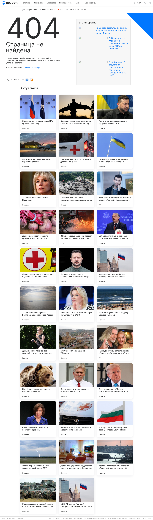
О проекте (56, 518)
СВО (62, 9)
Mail (3, 518)
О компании (11, 518)
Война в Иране (48, 9)
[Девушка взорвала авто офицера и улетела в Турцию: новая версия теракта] (38, 266)
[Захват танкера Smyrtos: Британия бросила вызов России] (38, 304)
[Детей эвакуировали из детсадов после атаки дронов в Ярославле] (76, 457)
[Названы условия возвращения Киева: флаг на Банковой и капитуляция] (115, 151)
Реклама (20, 518)
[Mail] (3, 3)
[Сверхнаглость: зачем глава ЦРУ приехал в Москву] (38, 113)
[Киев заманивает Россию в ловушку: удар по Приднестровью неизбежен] (38, 419)
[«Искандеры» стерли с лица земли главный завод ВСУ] (38, 457)
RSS (49, 518)
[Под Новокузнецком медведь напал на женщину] (38, 381)
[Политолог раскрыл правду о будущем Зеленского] (115, 113)
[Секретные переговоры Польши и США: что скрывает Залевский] (38, 496)
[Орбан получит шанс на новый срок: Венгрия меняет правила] (115, 228)
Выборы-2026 (30, 9)
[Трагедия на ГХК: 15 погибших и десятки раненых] (76, 151)
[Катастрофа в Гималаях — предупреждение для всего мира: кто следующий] (76, 189)
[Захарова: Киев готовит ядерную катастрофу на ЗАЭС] (76, 304)
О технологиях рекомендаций (72, 518)
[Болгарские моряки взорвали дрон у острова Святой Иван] (115, 419)
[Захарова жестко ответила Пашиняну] (38, 189)
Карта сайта (146, 518)
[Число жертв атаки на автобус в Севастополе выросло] (76, 419)
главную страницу (32, 67)
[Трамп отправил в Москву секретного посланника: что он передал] (115, 381)
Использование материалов (117, 518)
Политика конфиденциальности (95, 518)
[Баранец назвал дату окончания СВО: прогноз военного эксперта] (76, 113)
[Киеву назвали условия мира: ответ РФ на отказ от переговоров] (76, 381)
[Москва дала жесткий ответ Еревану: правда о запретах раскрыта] (115, 266)
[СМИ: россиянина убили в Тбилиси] (76, 343)
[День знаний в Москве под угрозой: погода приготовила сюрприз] (38, 343)
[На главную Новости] (11, 3)
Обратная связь (134, 518)
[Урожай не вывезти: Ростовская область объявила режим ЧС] (115, 457)
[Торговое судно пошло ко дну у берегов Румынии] (115, 304)
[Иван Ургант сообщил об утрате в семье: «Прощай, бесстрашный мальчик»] (115, 189)
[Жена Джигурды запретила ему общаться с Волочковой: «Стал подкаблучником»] (115, 343)
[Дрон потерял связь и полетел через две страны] (38, 151)
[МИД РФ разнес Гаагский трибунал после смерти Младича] (76, 496)
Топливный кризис (77, 9)
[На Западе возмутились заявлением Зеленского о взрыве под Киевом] (76, 266)
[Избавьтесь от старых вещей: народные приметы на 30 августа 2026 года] (115, 496)
